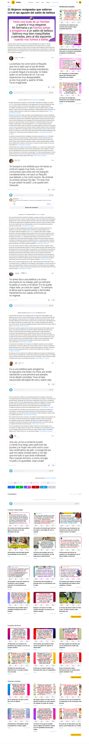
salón (31, 99)
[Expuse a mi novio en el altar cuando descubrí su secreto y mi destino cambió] (44, 598)
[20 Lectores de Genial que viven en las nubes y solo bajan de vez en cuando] (44, 518)
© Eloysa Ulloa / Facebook (42, 243)
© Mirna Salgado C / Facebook (42, 358)
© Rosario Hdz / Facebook (28, 225)
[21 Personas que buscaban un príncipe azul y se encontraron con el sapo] (44, 572)
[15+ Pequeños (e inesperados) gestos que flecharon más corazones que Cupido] (70, 64)
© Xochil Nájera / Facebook (24, 144)
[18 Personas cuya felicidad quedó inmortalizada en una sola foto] (19, 543)
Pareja (60, 79)
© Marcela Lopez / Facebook (38, 423)
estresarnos (38, 214)
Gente (60, 30)
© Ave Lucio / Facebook (12, 465)
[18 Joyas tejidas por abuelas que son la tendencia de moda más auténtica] (70, 634)
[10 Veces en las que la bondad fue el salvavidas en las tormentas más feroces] (70, 690)
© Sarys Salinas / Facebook (45, 431)
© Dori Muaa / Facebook (45, 259)
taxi (38, 241)
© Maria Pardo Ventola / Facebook (21, 325)
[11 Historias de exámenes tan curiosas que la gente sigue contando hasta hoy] (70, 15)
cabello (12, 104)
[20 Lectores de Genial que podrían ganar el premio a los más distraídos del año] (19, 518)
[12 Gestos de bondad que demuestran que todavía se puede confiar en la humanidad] (70, 88)
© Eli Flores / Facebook (12, 384)
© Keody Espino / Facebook (24, 268)
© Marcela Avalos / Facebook (30, 414)
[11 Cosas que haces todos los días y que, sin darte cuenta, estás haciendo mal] (70, 598)
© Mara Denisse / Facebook (25, 341)
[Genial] (16, 2)
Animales (35, 558)
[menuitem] (30, 2)
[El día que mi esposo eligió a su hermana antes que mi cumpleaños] (44, 658)
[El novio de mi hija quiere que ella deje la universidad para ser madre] (70, 714)
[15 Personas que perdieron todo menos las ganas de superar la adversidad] (44, 634)
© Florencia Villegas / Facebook (13, 189)
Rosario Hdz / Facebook (50, 478)
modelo (31, 231)
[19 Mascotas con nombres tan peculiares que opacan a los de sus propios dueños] (19, 634)
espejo (35, 123)
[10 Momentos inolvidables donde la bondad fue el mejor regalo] (19, 714)
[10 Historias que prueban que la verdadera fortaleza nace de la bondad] (19, 598)
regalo (46, 136)
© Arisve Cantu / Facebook (39, 155)
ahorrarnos (36, 99)
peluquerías (33, 312)
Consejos (61, 613)
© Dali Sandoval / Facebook (46, 407)
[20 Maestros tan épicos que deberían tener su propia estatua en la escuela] (19, 658)
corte (38, 147)
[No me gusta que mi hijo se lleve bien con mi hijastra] (19, 690)
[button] (15, 483)
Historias (9, 6)
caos (22, 236)
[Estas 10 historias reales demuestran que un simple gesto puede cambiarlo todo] (70, 658)
